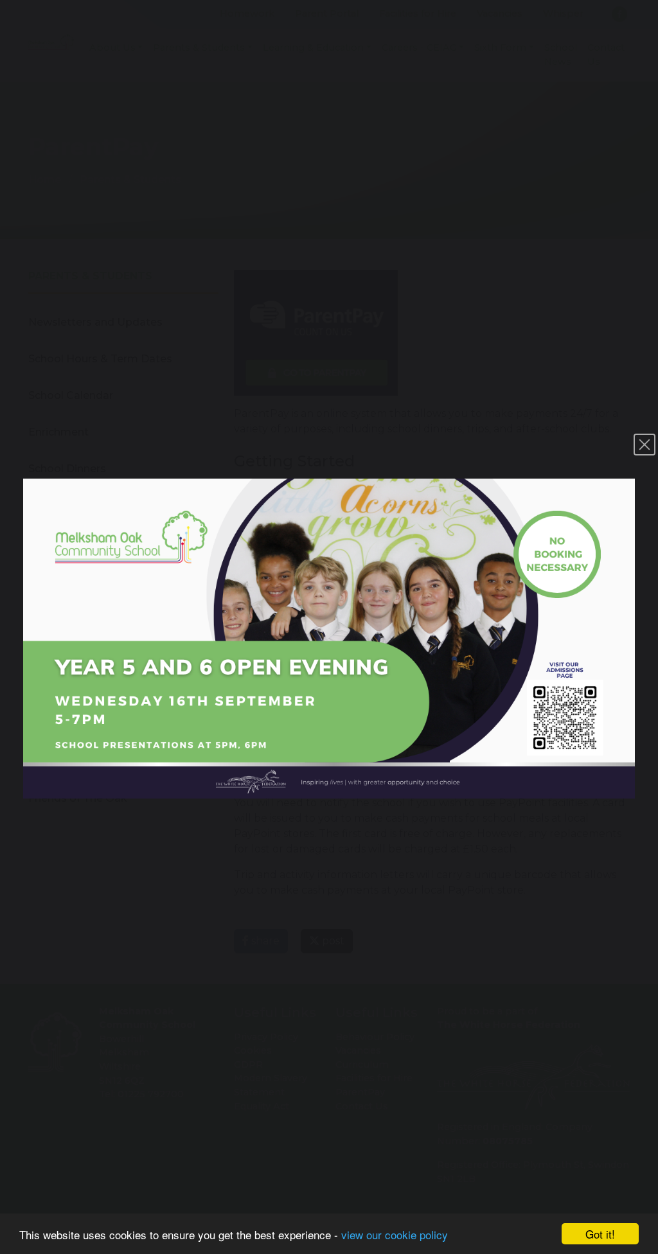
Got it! (600, 1234)
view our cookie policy (394, 1234)
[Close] (644, 444)
